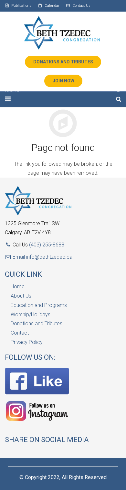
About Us (21, 296)
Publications (21, 6)
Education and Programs (39, 305)
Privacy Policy (27, 342)
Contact (20, 333)
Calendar (52, 6)
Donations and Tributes (36, 323)
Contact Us (81, 6)
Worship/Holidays (30, 314)
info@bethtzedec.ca (49, 257)
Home (18, 286)
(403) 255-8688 (46, 245)
